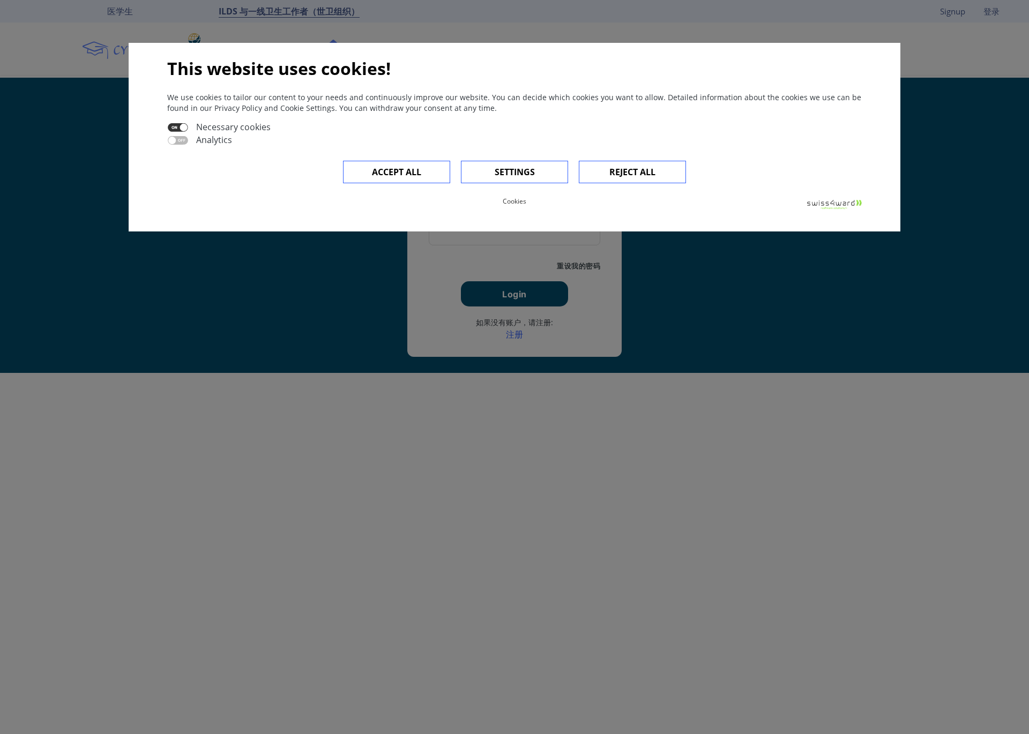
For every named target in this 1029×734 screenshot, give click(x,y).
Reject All (632, 172)
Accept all (396, 172)
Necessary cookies (233, 127)
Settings (515, 172)
